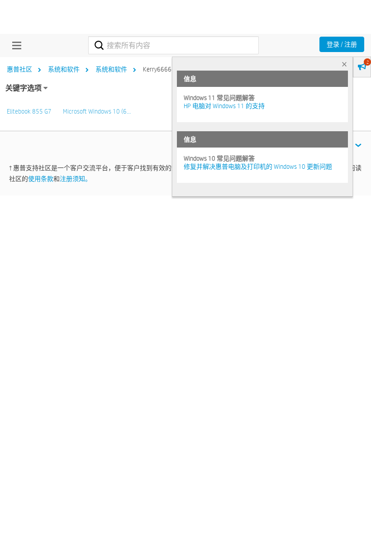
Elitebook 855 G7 (29, 111)
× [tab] (344, 64)
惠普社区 (19, 69)
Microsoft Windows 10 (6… (97, 111)
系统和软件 (64, 69)
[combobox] (173, 45)
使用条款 (40, 179)
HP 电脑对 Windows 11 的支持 (224, 106)
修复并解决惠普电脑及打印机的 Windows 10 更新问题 (258, 166)
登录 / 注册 (342, 44)
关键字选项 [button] (23, 88)
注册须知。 (75, 179)
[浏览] (14, 45)
